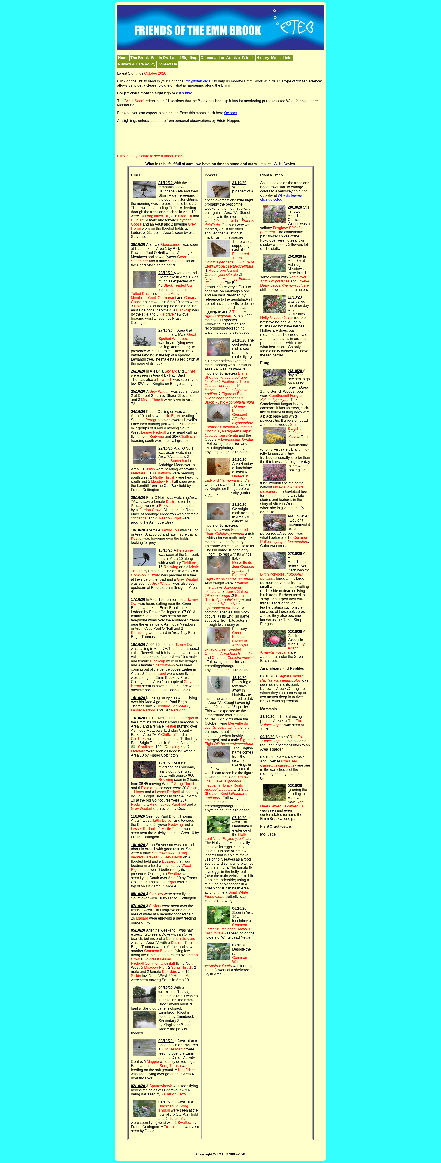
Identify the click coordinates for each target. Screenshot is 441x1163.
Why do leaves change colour (281, 197)
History (263, 58)
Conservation (212, 58)
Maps (276, 58)
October (230, 113)
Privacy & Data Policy (136, 64)
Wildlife (248, 58)
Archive (233, 58)
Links (287, 58)
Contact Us (167, 64)
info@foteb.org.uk (198, 81)
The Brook (139, 58)
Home (123, 58)
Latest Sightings (184, 58)
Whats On (159, 58)
